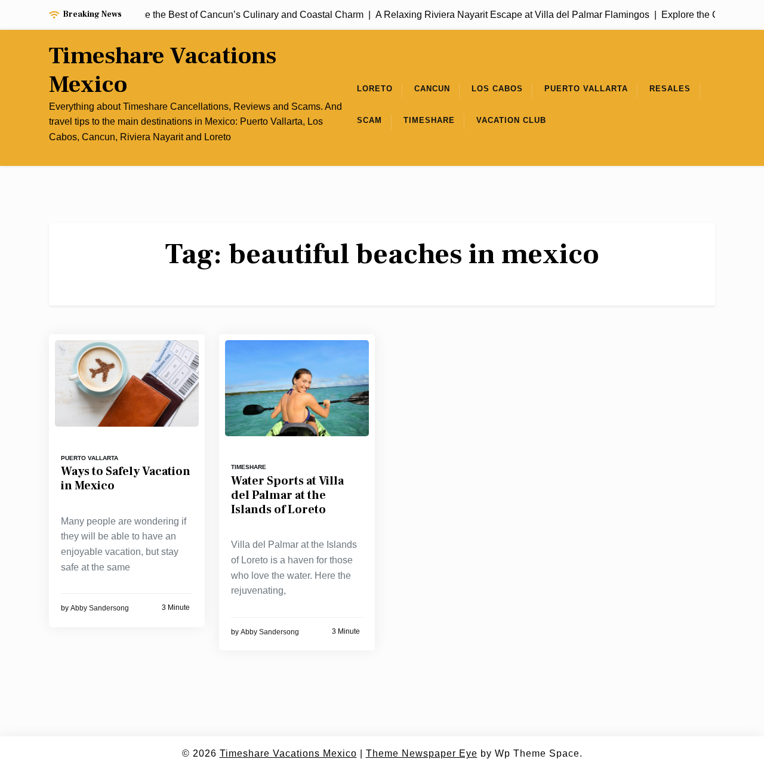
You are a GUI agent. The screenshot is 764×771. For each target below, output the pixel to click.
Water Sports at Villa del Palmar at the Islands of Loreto (287, 495)
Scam (369, 120)
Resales (670, 88)
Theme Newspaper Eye (422, 753)
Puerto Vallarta (586, 88)
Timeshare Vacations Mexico (162, 70)
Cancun (432, 88)
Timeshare (429, 120)
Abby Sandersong (99, 608)
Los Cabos (497, 88)
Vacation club (511, 120)
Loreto (375, 88)
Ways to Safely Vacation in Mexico (125, 478)
